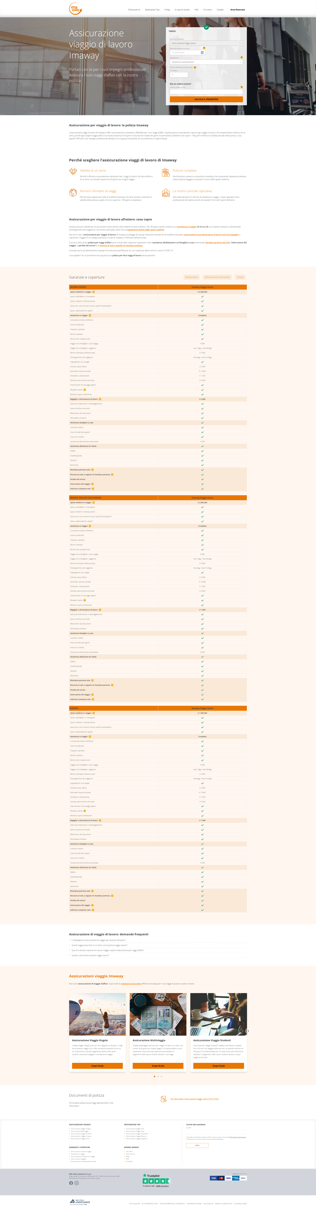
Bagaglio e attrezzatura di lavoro (85, 399)
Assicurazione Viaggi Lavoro (80, 1139)
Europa (240, 277)
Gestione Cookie (240, 1204)
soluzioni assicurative (131, 983)
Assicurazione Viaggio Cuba (135, 1131)
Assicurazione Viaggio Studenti (81, 1134)
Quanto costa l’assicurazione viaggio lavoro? (90, 955)
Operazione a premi (194, 1204)
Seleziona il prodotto (177, 39)
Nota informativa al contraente (172, 1204)
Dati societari (134, 1204)
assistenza (182, 226)
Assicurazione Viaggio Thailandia (137, 1134)
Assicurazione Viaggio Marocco (136, 1136)
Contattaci (129, 1161)
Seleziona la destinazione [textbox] (183, 62)
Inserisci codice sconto (206, 87)
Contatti (220, 9)
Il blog (167, 9)
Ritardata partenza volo (81, 470)
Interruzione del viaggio (81, 484)
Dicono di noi (130, 1154)
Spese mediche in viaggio (82, 292)
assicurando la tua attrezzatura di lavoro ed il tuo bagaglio (211, 234)
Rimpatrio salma (77, 390)
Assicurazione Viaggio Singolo (81, 1129)
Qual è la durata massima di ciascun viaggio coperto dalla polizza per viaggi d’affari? (108, 950)
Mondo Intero (192, 277)
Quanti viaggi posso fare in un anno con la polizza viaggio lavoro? (99, 945)
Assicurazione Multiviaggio (80, 1131)
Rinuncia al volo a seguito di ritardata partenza (91, 474)
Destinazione (174, 58)
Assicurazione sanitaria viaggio (81, 1151)
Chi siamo (207, 9)
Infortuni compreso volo (81, 488)
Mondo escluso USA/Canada (217, 277)
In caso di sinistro (182, 9)
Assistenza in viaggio (80, 315)
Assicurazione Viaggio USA (135, 1129)
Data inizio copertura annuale (179, 48)
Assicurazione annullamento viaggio (83, 1156)
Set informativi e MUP (150, 1204)
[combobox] (206, 43)
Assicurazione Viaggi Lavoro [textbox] (184, 43)
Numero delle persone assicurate (182, 67)
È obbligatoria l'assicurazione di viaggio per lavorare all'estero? (99, 940)
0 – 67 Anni (173, 71)
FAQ (196, 9)
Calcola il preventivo (206, 99)
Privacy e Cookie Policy (223, 1204)
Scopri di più (97, 1065)
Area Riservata (237, 9)
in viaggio (191, 226)
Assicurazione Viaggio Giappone (137, 1139)
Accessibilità (208, 1204)
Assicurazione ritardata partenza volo (83, 1161)
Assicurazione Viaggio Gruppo (81, 1136)
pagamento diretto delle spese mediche (145, 229)
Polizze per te (134, 9)
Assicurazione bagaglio (78, 1159)
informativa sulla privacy (238, 1137)
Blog (127, 1156)
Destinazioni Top (152, 9)
